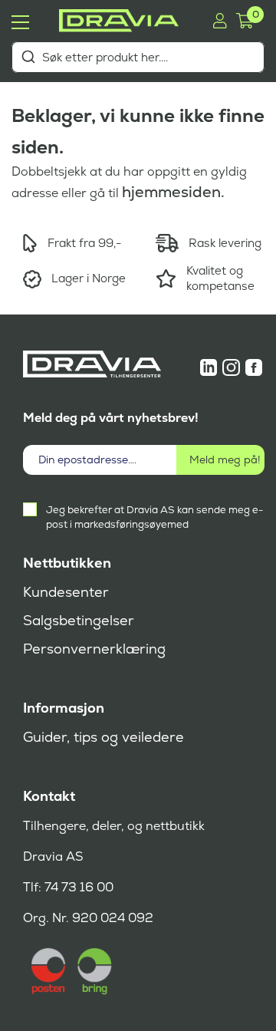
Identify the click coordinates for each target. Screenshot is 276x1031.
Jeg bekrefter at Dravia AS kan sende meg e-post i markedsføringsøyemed (154, 517)
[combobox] (138, 57)
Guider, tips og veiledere (103, 737)
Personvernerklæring (94, 649)
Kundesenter (66, 592)
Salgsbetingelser (78, 620)
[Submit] (28, 57)
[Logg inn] (219, 20)
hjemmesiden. (173, 192)
